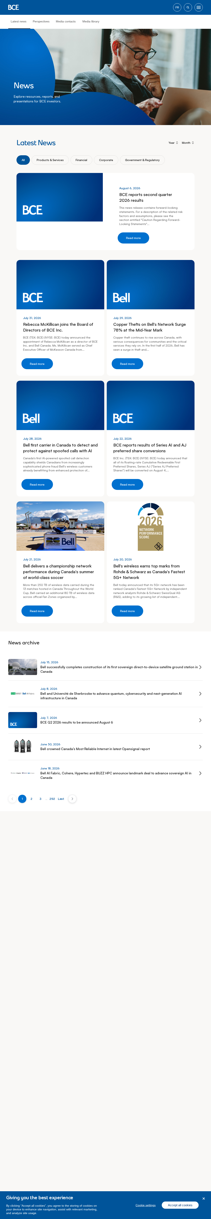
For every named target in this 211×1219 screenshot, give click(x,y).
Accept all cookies (180, 1205)
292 (52, 799)
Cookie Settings (146, 1205)
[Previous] (12, 799)
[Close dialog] (204, 1198)
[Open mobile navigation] (199, 7)
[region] (105, 1205)
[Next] (72, 799)
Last (61, 799)
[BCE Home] (13, 7)
